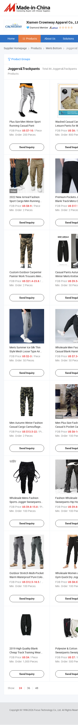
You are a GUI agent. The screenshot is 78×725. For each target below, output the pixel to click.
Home (11, 38)
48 (36, 688)
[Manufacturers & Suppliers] (27, 7)
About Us (49, 38)
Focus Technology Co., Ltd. (48, 709)
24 (20, 688)
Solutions (68, 38)
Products (31, 38)
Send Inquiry (26, 147)
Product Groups (20, 59)
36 (28, 688)
